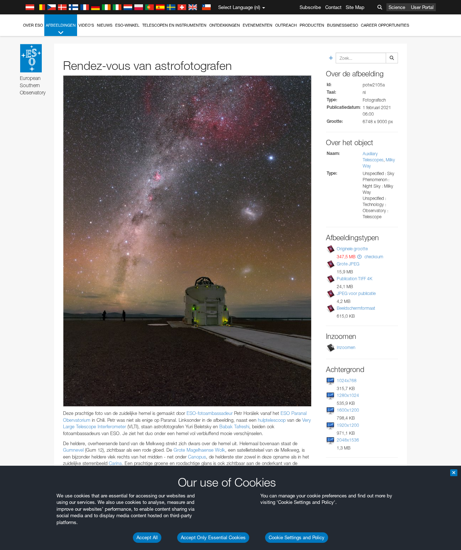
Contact (333, 7)
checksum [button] (373, 256)
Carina (115, 463)
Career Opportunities (385, 25)
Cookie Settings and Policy (297, 537)
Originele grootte (352, 248)
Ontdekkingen (224, 25)
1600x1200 (348, 410)
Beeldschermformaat (356, 308)
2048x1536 (348, 440)
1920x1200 (348, 425)
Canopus (197, 457)
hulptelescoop (272, 420)
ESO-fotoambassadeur (210, 413)
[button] (359, 256)
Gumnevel (73, 450)
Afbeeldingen (61, 25)
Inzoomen (346, 347)
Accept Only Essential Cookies (213, 537)
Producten (312, 25)
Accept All (147, 537)
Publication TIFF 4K (354, 278)
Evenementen (257, 25)
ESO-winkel (127, 25)
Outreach (286, 25)
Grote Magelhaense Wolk (199, 450)
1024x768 (347, 380)
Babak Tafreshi (234, 426)
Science (397, 7)
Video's (86, 25)
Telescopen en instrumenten (174, 25)
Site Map (355, 7)
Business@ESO (342, 25)
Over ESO (33, 25)
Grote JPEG (348, 264)
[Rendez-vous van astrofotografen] (187, 241)
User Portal (422, 7)
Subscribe (310, 7)
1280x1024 (348, 395)
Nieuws (104, 25)
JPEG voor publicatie (356, 293)
